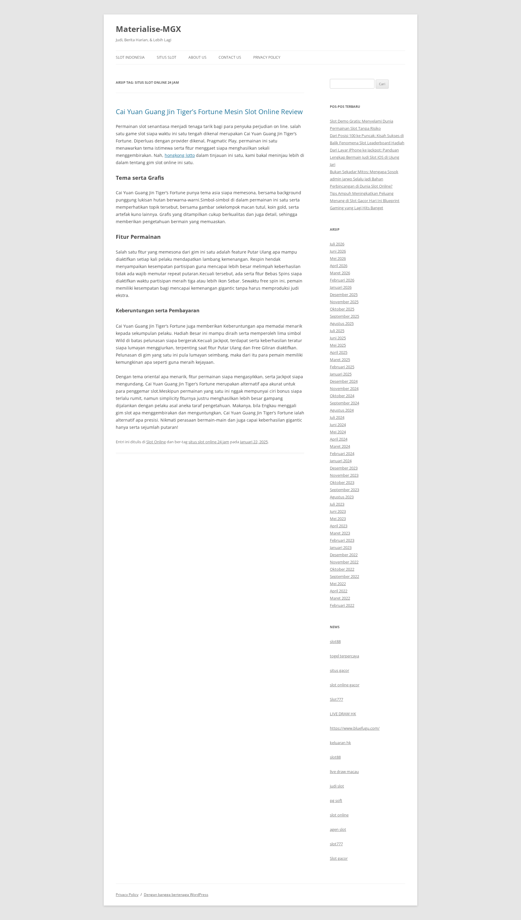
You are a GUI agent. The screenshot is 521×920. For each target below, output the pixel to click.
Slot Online (156, 441)
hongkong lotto (180, 155)
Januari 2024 (341, 460)
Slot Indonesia (130, 57)
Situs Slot (166, 57)
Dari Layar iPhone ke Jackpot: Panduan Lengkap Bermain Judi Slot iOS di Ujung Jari (364, 157)
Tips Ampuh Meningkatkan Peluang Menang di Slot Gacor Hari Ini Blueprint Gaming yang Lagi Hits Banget (364, 201)
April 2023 (338, 526)
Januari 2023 (341, 547)
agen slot (338, 829)
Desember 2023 (344, 468)
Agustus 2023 (342, 497)
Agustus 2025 (342, 323)
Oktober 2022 (342, 569)
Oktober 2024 (342, 395)
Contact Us (230, 57)
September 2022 (344, 576)
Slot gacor (339, 858)
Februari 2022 (342, 605)
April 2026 (338, 265)
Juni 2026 (338, 251)
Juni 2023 (338, 511)
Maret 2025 (340, 359)
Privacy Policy (266, 57)
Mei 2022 (338, 583)
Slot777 (336, 699)
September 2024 (344, 403)
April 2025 (338, 352)
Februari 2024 (342, 453)
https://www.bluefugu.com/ (355, 728)
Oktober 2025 (342, 309)
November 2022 (344, 562)
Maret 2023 (340, 533)
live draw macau (344, 771)
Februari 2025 (342, 367)
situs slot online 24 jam (208, 441)
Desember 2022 (344, 554)
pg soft (336, 800)
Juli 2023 (337, 504)
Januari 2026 (341, 287)
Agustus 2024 (342, 410)
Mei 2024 (338, 432)
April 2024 (338, 439)
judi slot (337, 786)
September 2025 (344, 316)
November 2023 (344, 475)
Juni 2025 (338, 338)
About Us (197, 57)
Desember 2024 (344, 381)
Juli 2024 (337, 417)
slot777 (336, 844)
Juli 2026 (337, 244)
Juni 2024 (338, 424)
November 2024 (344, 388)
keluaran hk (340, 742)
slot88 (335, 641)
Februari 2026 (342, 280)
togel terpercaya (344, 656)
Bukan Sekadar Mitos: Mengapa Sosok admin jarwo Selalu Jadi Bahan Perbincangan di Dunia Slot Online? (364, 179)
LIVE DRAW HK (343, 713)
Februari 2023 (342, 540)
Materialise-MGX (148, 28)
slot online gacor (344, 685)
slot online (339, 815)
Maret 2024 (340, 446)
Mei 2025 (338, 345)
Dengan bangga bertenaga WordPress (176, 894)
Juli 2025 (337, 330)
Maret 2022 (340, 598)
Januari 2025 (341, 374)
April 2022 (338, 591)
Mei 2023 (338, 518)
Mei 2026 (338, 258)
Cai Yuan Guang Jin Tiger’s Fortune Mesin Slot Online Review (209, 111)
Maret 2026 (340, 273)
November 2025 (344, 301)
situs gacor (339, 670)
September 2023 (344, 489)
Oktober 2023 (342, 482)
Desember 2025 (344, 294)
